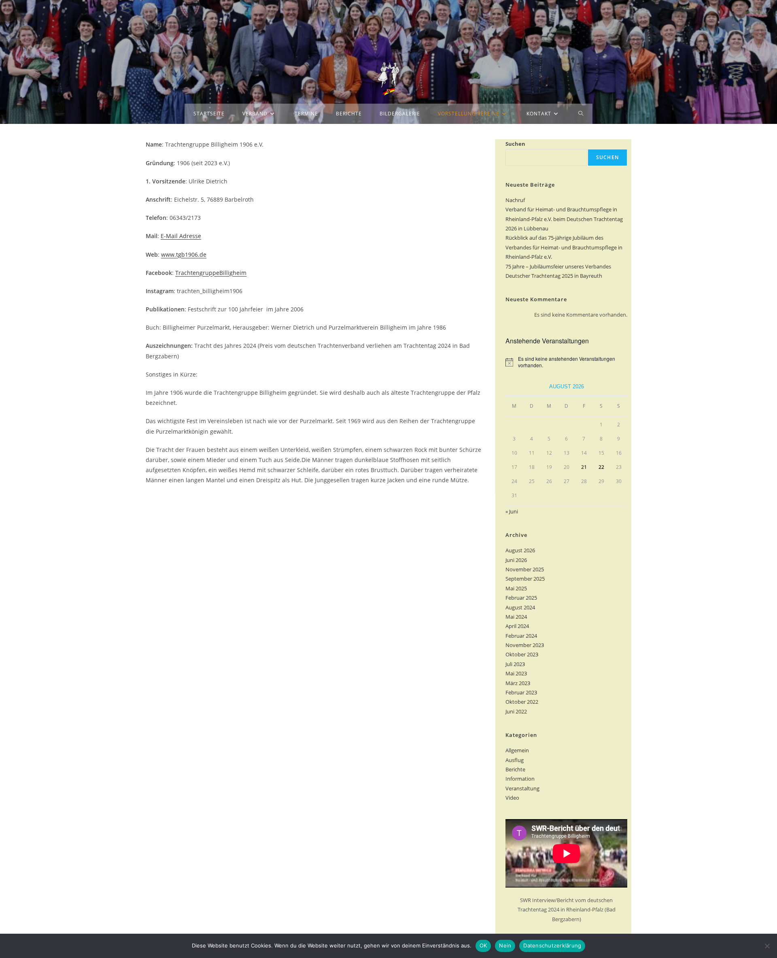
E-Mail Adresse (181, 236)
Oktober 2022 (521, 701)
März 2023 (517, 683)
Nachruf (515, 200)
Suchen (515, 143)
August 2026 (520, 550)
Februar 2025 (521, 597)
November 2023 (524, 645)
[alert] (566, 362)
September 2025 (525, 578)
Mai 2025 (516, 588)
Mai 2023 (516, 673)
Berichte (515, 769)
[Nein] (767, 946)
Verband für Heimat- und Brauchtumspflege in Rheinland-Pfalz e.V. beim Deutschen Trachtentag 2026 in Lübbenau (564, 219)
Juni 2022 (516, 711)
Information (520, 778)
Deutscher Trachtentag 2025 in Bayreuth (553, 275)
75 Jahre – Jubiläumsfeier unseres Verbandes (558, 266)
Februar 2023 (521, 692)
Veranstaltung (522, 788)
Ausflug (514, 760)
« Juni (511, 511)
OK (483, 945)
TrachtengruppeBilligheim (210, 273)
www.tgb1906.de (183, 254)
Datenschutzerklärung (552, 945)
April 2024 (517, 626)
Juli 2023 (515, 664)
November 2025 (524, 569)
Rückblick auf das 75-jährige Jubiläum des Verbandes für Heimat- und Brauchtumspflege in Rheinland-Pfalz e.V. (563, 247)
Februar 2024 (521, 635)
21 (584, 467)
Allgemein (517, 750)
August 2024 (520, 607)
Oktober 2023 (521, 654)
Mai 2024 (516, 616)
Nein (505, 945)
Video (512, 797)
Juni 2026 (516, 560)
